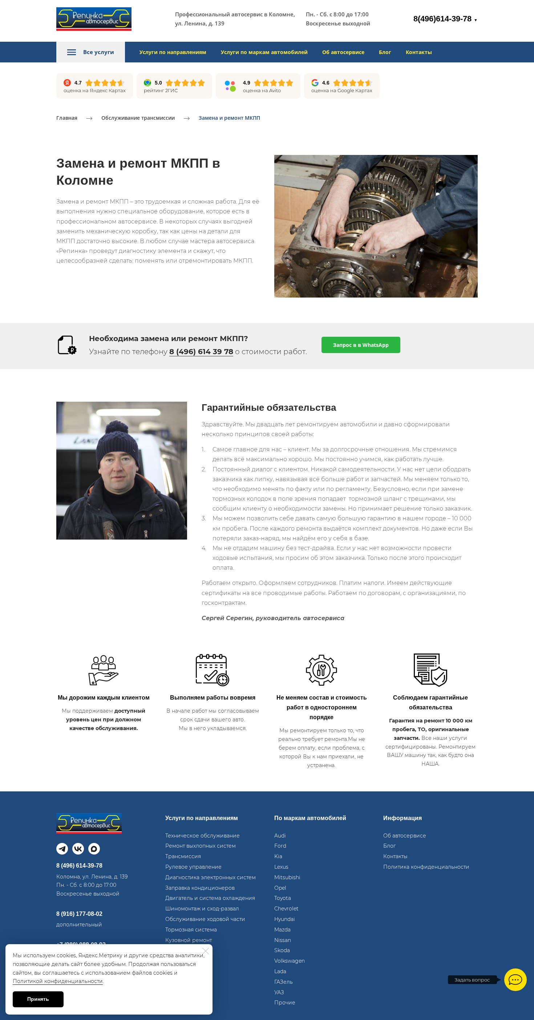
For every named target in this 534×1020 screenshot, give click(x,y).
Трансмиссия (183, 856)
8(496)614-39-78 (445, 18)
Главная (66, 117)
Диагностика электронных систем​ (210, 877)
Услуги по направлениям (172, 52)
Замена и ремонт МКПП (229, 117)
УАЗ (279, 992)
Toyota (282, 898)
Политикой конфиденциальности (58, 981)
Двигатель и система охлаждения (210, 898)
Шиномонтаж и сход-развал (202, 908)
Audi (280, 835)
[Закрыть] (205, 951)
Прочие (284, 1002)
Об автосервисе (343, 52)
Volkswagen (289, 961)
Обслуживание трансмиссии (138, 117)
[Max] (94, 849)
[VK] (78, 849)
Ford (280, 846)
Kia (278, 856)
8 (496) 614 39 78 (201, 351)
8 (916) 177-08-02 (79, 914)
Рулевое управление (193, 867)
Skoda (282, 950)
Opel (280, 888)
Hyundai (284, 919)
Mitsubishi (287, 877)
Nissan (282, 940)
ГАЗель (283, 982)
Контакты (419, 52)
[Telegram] (62, 849)
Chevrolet (286, 908)
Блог (385, 52)
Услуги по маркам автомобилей (264, 52)
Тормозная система (191, 929)
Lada (280, 971)
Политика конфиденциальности (426, 867)
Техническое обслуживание (202, 835)
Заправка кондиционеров (200, 888)
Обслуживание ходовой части (205, 919)
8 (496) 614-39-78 (79, 866)
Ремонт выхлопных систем (200, 846)
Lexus (281, 867)
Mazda (282, 929)
